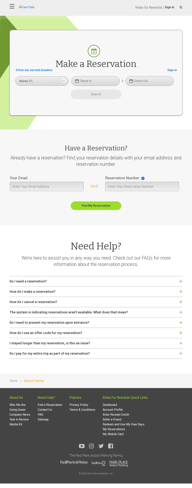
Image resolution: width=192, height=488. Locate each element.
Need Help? (46, 397)
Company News (20, 414)
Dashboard (110, 405)
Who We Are (18, 405)
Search (96, 94)
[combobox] (41, 81)
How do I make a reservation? (32, 292)
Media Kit (16, 424)
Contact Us (45, 409)
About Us (16, 397)
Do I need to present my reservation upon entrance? (49, 322)
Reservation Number (122, 178)
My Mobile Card (113, 434)
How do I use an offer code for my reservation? (46, 333)
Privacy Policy (79, 405)
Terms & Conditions (82, 409)
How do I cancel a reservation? (33, 302)
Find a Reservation (50, 405)
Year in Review (19, 419)
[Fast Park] (43, 7)
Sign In (169, 7)
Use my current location (35, 70)
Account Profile (113, 409)
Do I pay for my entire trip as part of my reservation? (50, 353)
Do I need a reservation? (28, 281)
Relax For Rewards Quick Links (125, 397)
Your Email (18, 178)
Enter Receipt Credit (116, 414)
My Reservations (114, 429)
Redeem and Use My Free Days (123, 424)
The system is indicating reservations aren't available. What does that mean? (69, 312)
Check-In (86, 81)
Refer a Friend (112, 419)
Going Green (18, 409)
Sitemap (43, 419)
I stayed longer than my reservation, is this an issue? (50, 343)
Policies (75, 397)
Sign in (172, 70)
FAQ (40, 414)
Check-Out (141, 81)
